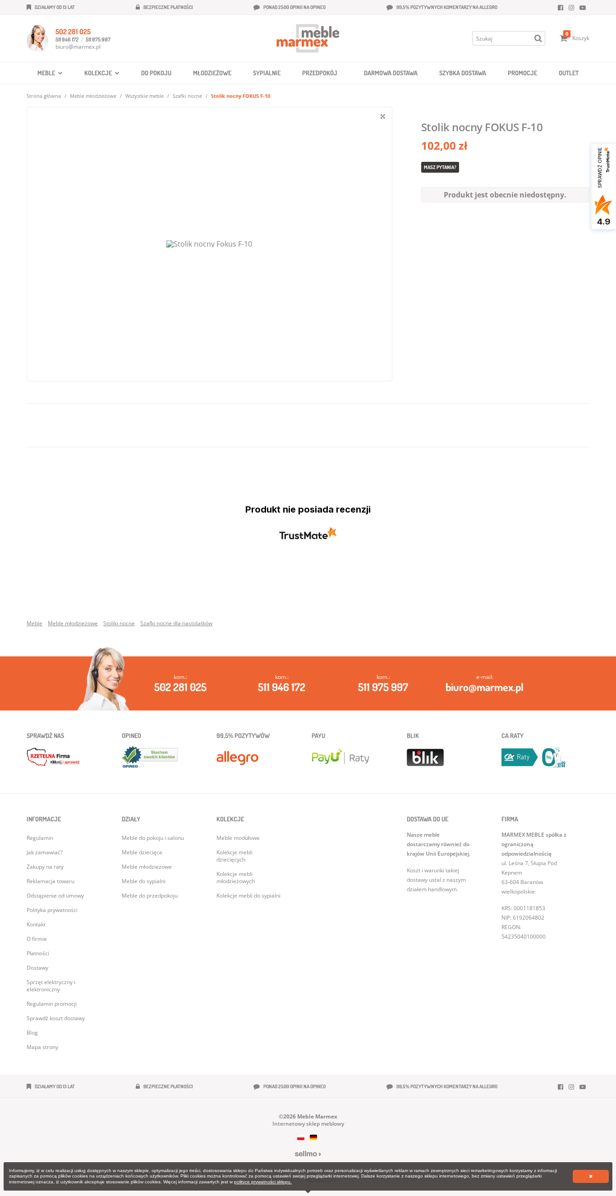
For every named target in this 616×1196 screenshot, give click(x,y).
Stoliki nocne (119, 623)
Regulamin (40, 838)
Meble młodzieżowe (93, 95)
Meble (34, 623)
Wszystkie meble (144, 95)
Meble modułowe (238, 838)
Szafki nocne (187, 95)
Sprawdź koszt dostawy (56, 1018)
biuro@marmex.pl (78, 46)
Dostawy (37, 967)
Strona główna (44, 95)
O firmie (37, 939)
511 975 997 (98, 39)
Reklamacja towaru (50, 881)
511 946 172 (66, 39)
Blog (32, 1032)
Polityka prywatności (52, 910)
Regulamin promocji (52, 1004)
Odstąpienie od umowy (55, 895)
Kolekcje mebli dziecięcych (234, 855)
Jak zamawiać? (45, 852)
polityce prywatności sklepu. (263, 1181)
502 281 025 (73, 31)
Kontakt (36, 924)
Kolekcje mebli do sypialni (248, 895)
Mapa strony (42, 1047)
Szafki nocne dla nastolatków (176, 623)
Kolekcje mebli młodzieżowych (235, 877)
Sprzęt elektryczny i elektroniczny (51, 985)
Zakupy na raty (45, 867)
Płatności (38, 953)
